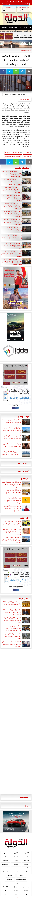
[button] (2, 821)
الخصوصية (26, 891)
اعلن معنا (5, 887)
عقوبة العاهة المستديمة (12, 152)
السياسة (26, 860)
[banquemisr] (16, 36)
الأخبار (25, 27)
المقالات (5, 868)
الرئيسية (26, 853)
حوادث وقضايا (13, 27)
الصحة (16, 868)
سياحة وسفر (26, 887)
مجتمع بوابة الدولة (21, 879)
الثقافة (27, 868)
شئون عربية (16, 883)
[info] (10, 1)
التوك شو (10, 876)
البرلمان (5, 857)
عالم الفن (9, 879)
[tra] (16, 580)
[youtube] (18, 1)
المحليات (5, 872)
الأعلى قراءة (24, 598)
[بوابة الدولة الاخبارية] (16, 821)
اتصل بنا (16, 891)
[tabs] (7, 1)
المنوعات (16, 864)
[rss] (16, 1)
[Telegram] (22, 71)
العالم (26, 872)
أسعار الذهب (23, 471)
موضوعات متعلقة (22, 168)
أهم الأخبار (24, 518)
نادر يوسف (23, 99)
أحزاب (26, 883)
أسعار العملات (23, 463)
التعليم (21, 876)
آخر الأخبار (25, 478)
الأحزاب (16, 872)
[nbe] (16, 44)
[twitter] (21, 1)
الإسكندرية (26, 152)
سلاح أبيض (26, 156)
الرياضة (4, 27)
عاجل (20, 27)
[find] (13, 1)
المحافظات (5, 860)
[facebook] (24, 1)
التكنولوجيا (5, 864)
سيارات (5, 883)
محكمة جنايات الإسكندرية (12, 156)
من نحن (16, 887)
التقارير (16, 860)
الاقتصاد (26, 864)
